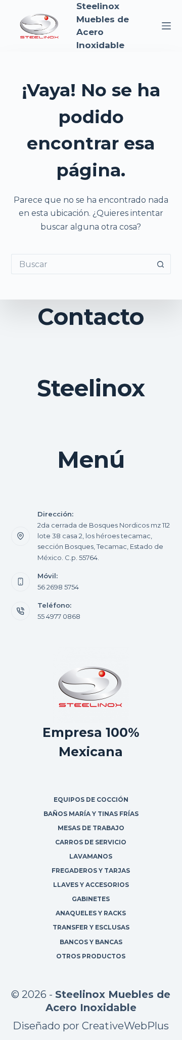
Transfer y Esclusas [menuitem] (91, 927)
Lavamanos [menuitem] (90, 856)
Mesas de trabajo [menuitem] (91, 828)
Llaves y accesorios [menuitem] (91, 884)
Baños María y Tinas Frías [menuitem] (91, 814)
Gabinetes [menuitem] (91, 899)
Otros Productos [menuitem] (90, 956)
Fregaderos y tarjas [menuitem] (91, 870)
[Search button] (161, 264)
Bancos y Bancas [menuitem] (91, 942)
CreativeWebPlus (125, 1026)
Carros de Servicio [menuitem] (90, 842)
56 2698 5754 (58, 587)
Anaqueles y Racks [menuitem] (91, 913)
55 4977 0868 (58, 616)
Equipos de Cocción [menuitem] (91, 799)
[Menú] (166, 25)
